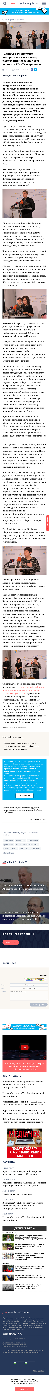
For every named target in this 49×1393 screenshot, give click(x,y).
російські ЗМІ (33, 840)
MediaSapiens (19, 75)
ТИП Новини (8, 840)
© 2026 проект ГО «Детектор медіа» (14, 1343)
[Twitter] (35, 69)
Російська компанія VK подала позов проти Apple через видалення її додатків (24, 1184)
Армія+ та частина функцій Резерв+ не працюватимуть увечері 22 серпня (21, 1172)
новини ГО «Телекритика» (30, 849)
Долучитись (24, 795)
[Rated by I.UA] (19, 1363)
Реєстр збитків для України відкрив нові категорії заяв (23, 1094)
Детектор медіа (24, 1228)
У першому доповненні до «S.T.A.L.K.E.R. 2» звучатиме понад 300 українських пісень (24, 1103)
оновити (43, 975)
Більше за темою (14, 862)
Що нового (20, 20)
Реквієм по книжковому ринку (18, 1194)
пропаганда (8, 845)
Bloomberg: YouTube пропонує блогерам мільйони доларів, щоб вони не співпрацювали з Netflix (22, 1084)
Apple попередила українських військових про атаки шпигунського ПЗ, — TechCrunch (24, 1112)
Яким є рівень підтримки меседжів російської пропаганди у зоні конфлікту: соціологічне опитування (22, 746)
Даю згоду (24, 1389)
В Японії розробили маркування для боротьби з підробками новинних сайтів (23, 1120)
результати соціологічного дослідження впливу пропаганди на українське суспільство (23, 690)
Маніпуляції (10, 20)
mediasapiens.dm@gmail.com (16, 1344)
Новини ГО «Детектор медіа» (27, 845)
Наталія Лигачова (10, 849)
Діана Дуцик (8, 853)
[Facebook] (32, 69)
